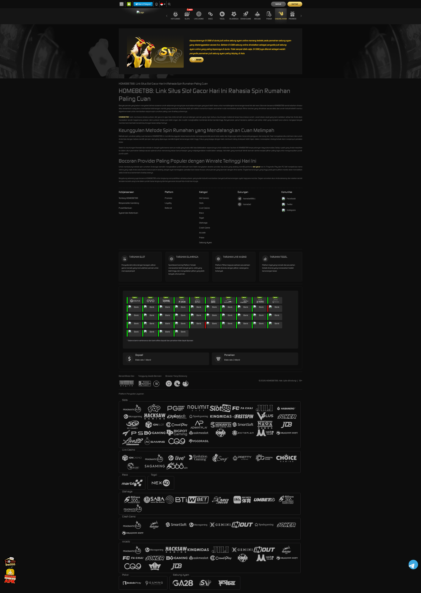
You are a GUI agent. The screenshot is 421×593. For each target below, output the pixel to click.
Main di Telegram (144, 4)
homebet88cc (249, 198)
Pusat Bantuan (125, 208)
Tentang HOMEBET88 (128, 198)
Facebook (291, 198)
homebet (247, 204)
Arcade (257, 19)
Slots (187, 19)
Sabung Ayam (281, 19)
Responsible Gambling (129, 203)
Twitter (290, 204)
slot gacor (256, 167)
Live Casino (199, 19)
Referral (168, 208)
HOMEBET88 (124, 117)
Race (210, 19)
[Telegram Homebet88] (412, 564)
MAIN (198, 59)
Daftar (295, 4)
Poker (269, 19)
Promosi (292, 19)
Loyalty (168, 203)
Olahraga (233, 19)
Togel (222, 19)
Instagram (291, 210)
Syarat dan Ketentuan (128, 212)
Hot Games (175, 19)
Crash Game (245, 19)
